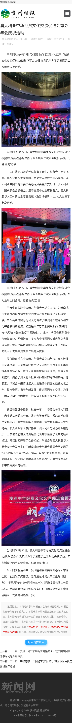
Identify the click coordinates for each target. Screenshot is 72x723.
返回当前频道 (36, 642)
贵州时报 (18, 688)
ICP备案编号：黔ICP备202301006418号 (35, 715)
